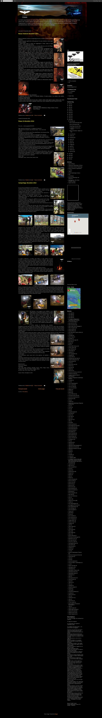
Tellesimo (70, 582)
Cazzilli (69, 362)
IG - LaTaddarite (71, 91)
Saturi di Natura (71, 163)
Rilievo (69, 531)
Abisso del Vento (71, 324)
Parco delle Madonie (72, 503)
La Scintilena (71, 176)
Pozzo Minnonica (71, 517)
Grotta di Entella (71, 430)
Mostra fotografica (72, 492)
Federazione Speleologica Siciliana (75, 165)
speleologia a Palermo (72, 570)
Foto (69, 410)
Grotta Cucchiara (71, 424)
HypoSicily (70, 442)
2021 (70, 107)
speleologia (70, 568)
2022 (70, 105)
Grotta (69, 422)
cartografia (70, 355)
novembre (72, 134)
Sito (69, 82)
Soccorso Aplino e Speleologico (74, 562)
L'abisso (70, 171)
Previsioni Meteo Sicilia (72, 284)
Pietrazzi (70, 511)
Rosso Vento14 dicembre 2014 (28, 33)
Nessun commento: (38, 115)
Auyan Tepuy (71, 336)
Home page (41, 389)
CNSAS (70, 368)
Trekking (70, 590)
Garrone (70, 414)
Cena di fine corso (72, 364)
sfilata (69, 558)
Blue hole (70, 341)
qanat (69, 524)
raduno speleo (71, 526)
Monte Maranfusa (71, 488)
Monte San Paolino (72, 489)
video (69, 599)
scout (69, 550)
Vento (69, 596)
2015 (70, 117)
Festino (69, 407)
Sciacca (70, 549)
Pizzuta (69, 514)
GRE (69, 420)
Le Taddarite (70, 457)
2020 (70, 109)
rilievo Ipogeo (71, 532)
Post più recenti (22, 389)
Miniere (69, 477)
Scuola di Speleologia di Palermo (75, 552)
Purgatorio (70, 523)
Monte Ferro (70, 483)
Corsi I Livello (71, 384)
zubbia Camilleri (71, 607)
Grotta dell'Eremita (72, 427)
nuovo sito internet (72, 495)
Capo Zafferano (71, 349)
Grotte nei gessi (71, 436)
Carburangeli (70, 350)
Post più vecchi (60, 389)
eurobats (70, 401)
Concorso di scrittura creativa (74, 372)
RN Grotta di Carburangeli (73, 537)
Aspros (69, 333)
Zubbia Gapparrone (72, 614)
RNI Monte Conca (72, 538)
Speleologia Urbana (72, 573)
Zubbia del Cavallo (72, 610)
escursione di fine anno (73, 395)
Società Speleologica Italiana (74, 172)
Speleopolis (70, 574)
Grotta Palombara (71, 433)
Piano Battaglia (71, 508)
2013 (70, 153)
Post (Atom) (25, 391)
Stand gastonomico (72, 577)
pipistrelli (70, 512)
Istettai (69, 451)
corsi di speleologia (72, 383)
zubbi (69, 606)
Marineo (70, 474)
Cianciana (70, 367)
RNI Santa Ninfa (71, 540)
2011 (70, 157)
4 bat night (70, 316)
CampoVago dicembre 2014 (27, 183)
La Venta (70, 169)
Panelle (69, 502)
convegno (70, 380)
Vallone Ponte (71, 594)
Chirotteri (70, 365)
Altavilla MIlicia (71, 330)
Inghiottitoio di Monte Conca (74, 448)
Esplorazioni (70, 398)
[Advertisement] (76, 39)
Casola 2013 (70, 356)
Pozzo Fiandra (71, 515)
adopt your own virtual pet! (76, 258)
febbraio (71, 149)
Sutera (69, 580)
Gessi (69, 417)
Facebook (70, 92)
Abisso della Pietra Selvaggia (74, 326)
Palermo (70, 498)
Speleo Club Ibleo (71, 182)
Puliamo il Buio (71, 521)
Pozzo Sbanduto (71, 518)
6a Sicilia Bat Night (72, 321)
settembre (72, 137)
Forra (69, 408)
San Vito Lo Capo (71, 541)
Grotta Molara (71, 431)
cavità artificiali (71, 361)
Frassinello (70, 413)
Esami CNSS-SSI (72, 393)
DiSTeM (70, 390)
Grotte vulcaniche (71, 437)
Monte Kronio (71, 486)
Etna (69, 400)
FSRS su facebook (72, 81)
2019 (70, 110)
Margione (70, 473)
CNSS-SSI (70, 370)
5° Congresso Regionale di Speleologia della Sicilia (73, 320)
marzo (71, 148)
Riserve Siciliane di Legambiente (75, 168)
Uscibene (70, 593)
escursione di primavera (73, 397)
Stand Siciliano (71, 579)
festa (69, 405)
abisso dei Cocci (71, 323)
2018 (70, 112)
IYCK (69, 453)
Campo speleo (71, 347)
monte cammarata (72, 479)
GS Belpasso (71, 439)
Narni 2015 (70, 494)
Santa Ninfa (70, 544)
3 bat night (70, 314)
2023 (70, 103)
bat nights (70, 338)
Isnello (69, 449)
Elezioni (70, 392)
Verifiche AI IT (71, 597)
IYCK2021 (70, 454)
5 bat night (70, 317)
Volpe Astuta (70, 600)
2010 (70, 158)
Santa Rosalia (71, 546)
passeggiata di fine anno (73, 505)
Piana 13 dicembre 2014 (26, 121)
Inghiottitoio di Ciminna (73, 446)
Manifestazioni (71, 471)
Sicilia (69, 559)
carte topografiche (72, 353)
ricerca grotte (71, 529)
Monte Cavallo (71, 480)
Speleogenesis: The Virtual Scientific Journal (73, 181)
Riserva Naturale (71, 535)
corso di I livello (71, 386)
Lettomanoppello (71, 466)
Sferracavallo (71, 556)
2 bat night (70, 313)
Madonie (70, 469)
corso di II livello (71, 387)
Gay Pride (70, 416)
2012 (70, 155)
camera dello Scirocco (72, 346)
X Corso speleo (71, 602)
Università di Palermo (72, 591)
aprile (71, 146)
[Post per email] (44, 115)
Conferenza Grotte (72, 373)
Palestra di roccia (71, 500)
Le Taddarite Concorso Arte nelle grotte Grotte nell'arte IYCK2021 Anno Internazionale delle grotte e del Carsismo (75, 461)
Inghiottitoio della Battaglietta (74, 445)
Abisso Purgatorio (72, 327)
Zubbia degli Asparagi (72, 609)
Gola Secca (70, 419)
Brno (69, 344)
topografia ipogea (71, 587)
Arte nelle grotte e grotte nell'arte (74, 332)
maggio (71, 144)
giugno (71, 142)
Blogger (56, 714)
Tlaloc (69, 583)
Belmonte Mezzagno (72, 339)
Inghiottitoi (70, 443)
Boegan (69, 343)
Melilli (69, 476)
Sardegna (70, 547)
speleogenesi (71, 567)
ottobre (71, 135)
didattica (70, 389)
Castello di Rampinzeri (72, 359)
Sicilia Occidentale (72, 561)
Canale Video (71, 95)
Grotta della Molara (72, 428)
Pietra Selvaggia (71, 509)
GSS (69, 440)
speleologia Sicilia (72, 571)
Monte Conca (71, 482)
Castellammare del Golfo (73, 358)
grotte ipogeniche (71, 434)
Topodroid (70, 585)
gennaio (71, 151)
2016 (70, 116)
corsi (69, 381)
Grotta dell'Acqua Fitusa (73, 425)
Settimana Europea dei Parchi (74, 554)
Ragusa (69, 527)
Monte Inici (70, 485)
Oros (69, 174)
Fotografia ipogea (71, 411)
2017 (70, 114)
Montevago (70, 491)
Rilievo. (69, 534)
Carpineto (70, 352)
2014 (70, 119)
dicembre (72, 121)
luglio (71, 141)
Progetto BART (71, 520)
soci (69, 564)
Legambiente (71, 463)
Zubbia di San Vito (72, 612)
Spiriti (69, 576)
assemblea (70, 335)
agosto (71, 139)
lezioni (69, 468)
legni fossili (70, 465)
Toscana (70, 588)
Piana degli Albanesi (72, 506)
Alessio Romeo (71, 329)
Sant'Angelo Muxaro (72, 543)
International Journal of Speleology (75, 166)
